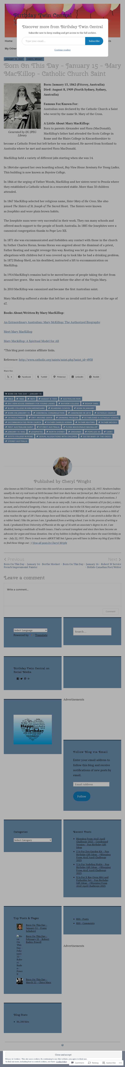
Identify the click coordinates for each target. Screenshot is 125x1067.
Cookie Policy (61, 1061)
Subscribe (94, 41)
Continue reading (62, 49)
